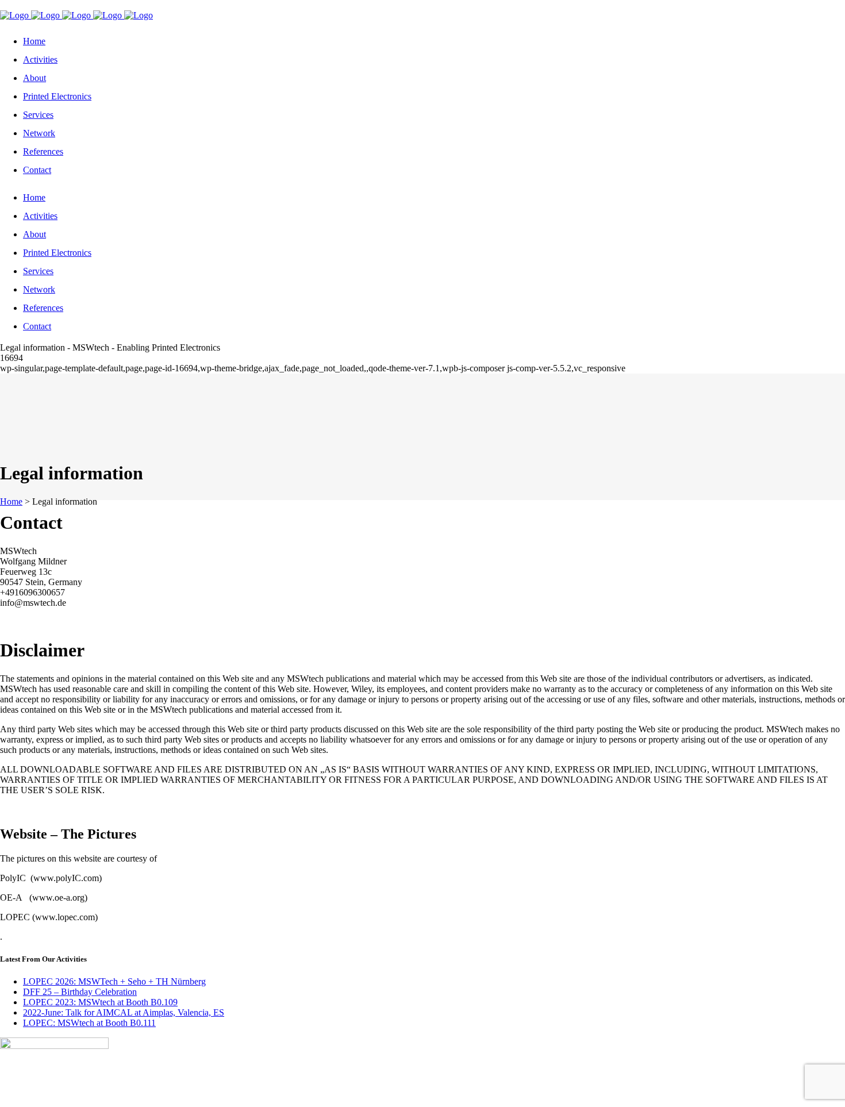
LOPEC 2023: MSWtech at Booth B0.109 (100, 1002)
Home (11, 501)
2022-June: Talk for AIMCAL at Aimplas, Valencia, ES (123, 1012)
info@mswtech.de (154, 5)
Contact (159, 1101)
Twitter (14, 5)
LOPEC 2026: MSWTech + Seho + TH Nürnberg (114, 981)
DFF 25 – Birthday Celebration (80, 992)
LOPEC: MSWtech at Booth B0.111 (89, 1023)
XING (43, 5)
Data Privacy (203, 1101)
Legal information (106, 1101)
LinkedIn (76, 5)
